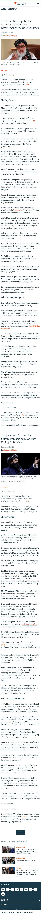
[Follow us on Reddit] (8, 889)
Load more (20, 832)
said (10, 722)
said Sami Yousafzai (29, 624)
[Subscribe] (3, 894)
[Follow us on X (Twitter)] (21, 889)
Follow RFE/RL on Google (25, 912)
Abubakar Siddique (10, 36)
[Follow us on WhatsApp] (35, 889)
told (33, 121)
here (27, 85)
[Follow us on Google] (17, 889)
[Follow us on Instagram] (12, 889)
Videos (18, 868)
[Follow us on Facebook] (26, 889)
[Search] (38, 912)
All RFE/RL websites (8, 912)
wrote (3, 645)
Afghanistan (20, 847)
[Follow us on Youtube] (3, 889)
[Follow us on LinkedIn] (31, 889)
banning (16, 210)
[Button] (4, 71)
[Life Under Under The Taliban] (8, 860)
